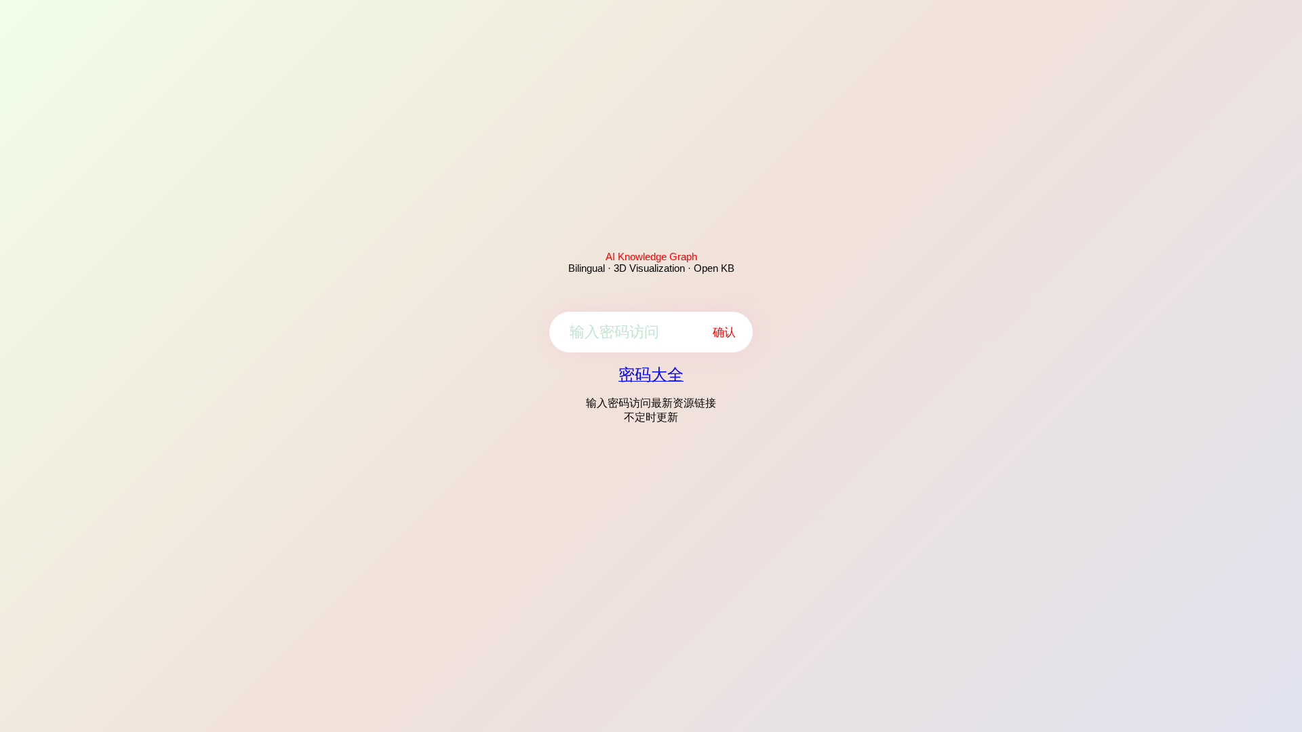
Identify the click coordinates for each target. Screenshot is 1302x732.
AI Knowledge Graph (651, 256)
